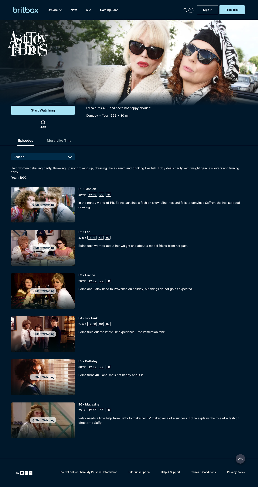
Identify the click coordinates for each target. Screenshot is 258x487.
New (74, 10)
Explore (52, 10)
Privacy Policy (236, 472)
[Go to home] (24, 473)
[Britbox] (25, 10)
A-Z (88, 10)
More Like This (59, 140)
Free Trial (232, 10)
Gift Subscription (139, 472)
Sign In (207, 10)
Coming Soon (109, 10)
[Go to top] (240, 459)
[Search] (185, 9)
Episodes (25, 140)
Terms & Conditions (203, 472)
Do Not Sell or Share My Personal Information (88, 472)
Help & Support (170, 472)
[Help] (191, 9)
